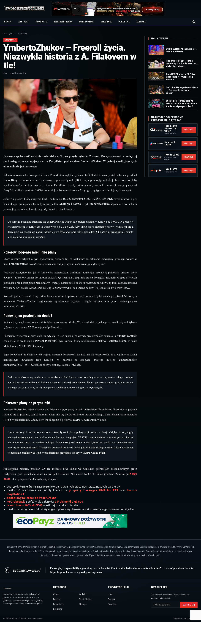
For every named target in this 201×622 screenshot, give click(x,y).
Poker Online (86, 21)
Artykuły (23, 21)
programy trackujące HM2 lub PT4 (93, 490)
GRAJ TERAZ (188, 130)
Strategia (106, 21)
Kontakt (141, 21)
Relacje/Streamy (63, 21)
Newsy (7, 21)
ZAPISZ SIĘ (189, 604)
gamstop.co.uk (93, 572)
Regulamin (112, 604)
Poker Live (124, 21)
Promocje (41, 21)
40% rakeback (16, 501)
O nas (110, 594)
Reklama (111, 599)
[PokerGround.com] (24, 9)
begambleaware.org (68, 572)
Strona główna (8, 33)
